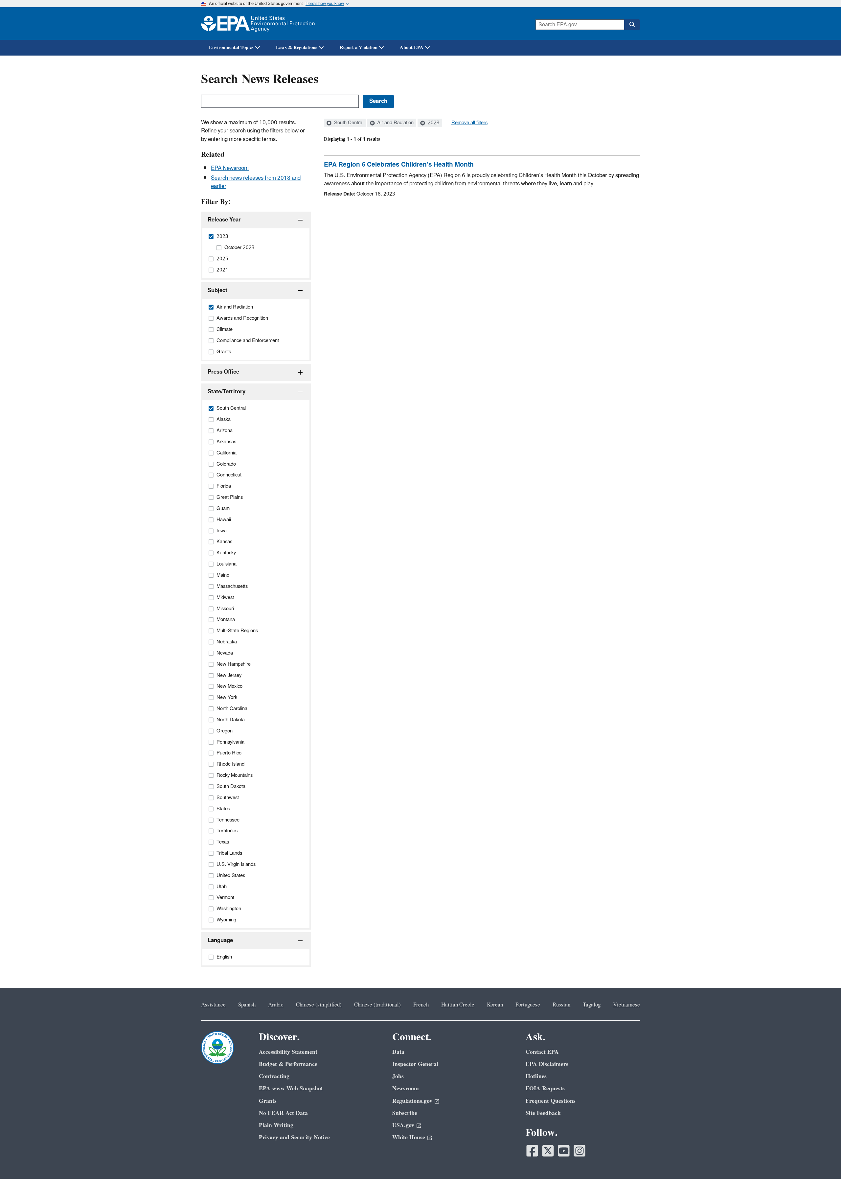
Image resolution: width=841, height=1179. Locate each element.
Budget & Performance (288, 1064)
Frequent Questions (551, 1101)
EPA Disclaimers (547, 1064)
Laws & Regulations (296, 47)
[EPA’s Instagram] (579, 1150)
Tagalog (592, 1005)
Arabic (276, 1005)
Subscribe (404, 1113)
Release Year (224, 220)
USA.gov (403, 1125)
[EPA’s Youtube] (563, 1150)
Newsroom (405, 1088)
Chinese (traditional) (377, 1005)
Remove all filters (469, 123)
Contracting (274, 1076)
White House (408, 1137)
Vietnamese (626, 1005)
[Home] (258, 23)
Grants (268, 1101)
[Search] (632, 24)
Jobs (398, 1076)
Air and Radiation (395, 123)
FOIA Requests (545, 1088)
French (421, 1005)
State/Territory (226, 392)
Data (398, 1052)
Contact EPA (542, 1052)
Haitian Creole (457, 1005)
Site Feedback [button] (543, 1113)
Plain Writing (276, 1125)
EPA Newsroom (230, 168)
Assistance (213, 1005)
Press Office (223, 372)
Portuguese (527, 1005)
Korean (495, 1005)
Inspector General (415, 1064)
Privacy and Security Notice (294, 1137)
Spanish (247, 1005)
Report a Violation (358, 47)
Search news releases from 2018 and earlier (256, 182)
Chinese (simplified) (319, 1005)
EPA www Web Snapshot (291, 1088)
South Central (348, 123)
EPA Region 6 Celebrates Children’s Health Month (399, 164)
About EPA (411, 47)
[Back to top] (822, 1160)
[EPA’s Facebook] (532, 1150)
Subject (217, 290)
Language (220, 940)
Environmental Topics (231, 47)
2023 (433, 123)
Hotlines (536, 1076)
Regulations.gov (412, 1101)
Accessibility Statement (288, 1052)
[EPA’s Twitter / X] (548, 1150)
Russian (561, 1005)
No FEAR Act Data (283, 1113)
